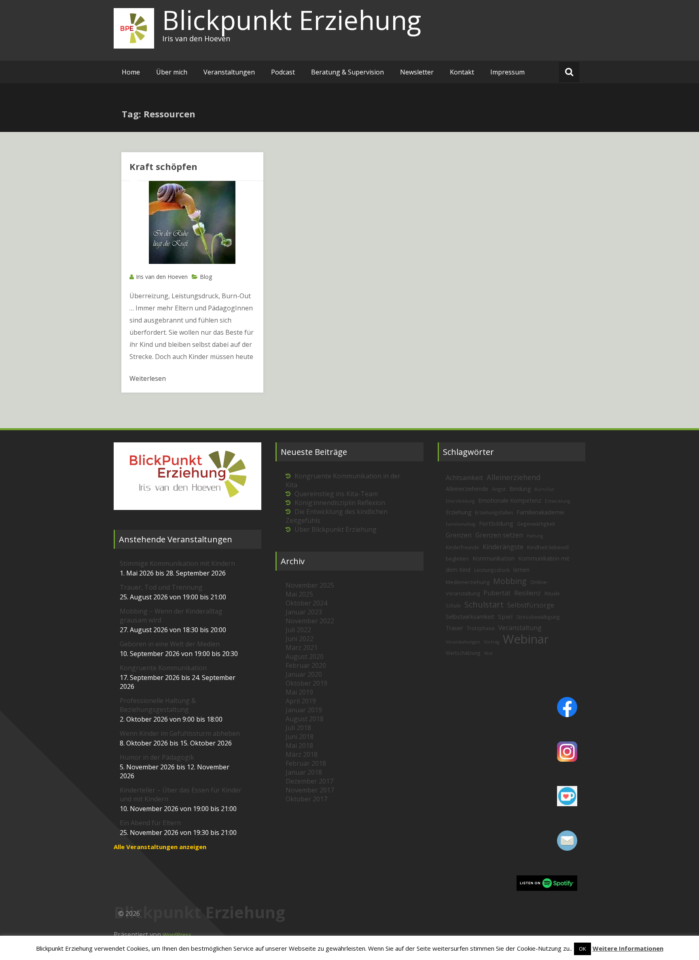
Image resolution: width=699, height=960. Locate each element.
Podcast (283, 72)
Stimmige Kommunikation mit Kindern (177, 563)
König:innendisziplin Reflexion (339, 502)
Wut (488, 653)
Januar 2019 (304, 709)
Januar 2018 (304, 772)
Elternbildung (460, 501)
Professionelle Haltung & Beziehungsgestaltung (158, 705)
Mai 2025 (299, 594)
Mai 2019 (299, 692)
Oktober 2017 (306, 798)
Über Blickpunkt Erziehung (335, 529)
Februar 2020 (306, 665)
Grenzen (459, 535)
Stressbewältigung (538, 617)
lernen (521, 569)
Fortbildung (496, 523)
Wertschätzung (463, 653)
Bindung (520, 489)
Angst (499, 489)
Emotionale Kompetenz (509, 500)
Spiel (505, 616)
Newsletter (417, 72)
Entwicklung (557, 501)
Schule (453, 605)
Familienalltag (460, 524)
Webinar (526, 639)
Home (131, 72)
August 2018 (305, 718)
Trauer (454, 628)
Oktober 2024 (306, 603)
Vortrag (491, 642)
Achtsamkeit (464, 477)
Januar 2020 (304, 674)
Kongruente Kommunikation (163, 667)
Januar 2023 (304, 611)
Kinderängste (503, 546)
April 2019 (301, 701)
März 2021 (302, 647)
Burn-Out (544, 489)
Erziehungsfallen (494, 512)
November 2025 (310, 585)
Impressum (507, 72)
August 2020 (305, 656)
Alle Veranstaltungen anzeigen (160, 847)
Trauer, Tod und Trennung (161, 587)
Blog (206, 276)
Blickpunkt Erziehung (291, 20)
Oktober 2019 (306, 683)
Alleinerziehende (467, 489)
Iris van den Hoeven (162, 276)
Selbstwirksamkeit (470, 616)
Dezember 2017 (309, 781)
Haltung (535, 536)
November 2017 (310, 790)
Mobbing (510, 581)
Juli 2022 (298, 629)
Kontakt (462, 72)
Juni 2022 (299, 638)
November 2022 (310, 620)
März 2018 (302, 754)
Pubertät (496, 592)
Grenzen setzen (499, 535)
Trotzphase (481, 628)
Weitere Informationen (628, 948)
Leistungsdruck (492, 570)
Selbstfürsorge (530, 605)
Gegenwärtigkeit (536, 523)
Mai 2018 (299, 745)
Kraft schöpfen (163, 166)
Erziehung (458, 512)
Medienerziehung (467, 582)
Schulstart (484, 604)
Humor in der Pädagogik (157, 757)
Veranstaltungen (229, 72)
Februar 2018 (306, 763)
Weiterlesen (147, 378)
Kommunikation (493, 558)
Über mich (171, 72)
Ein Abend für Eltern (150, 822)
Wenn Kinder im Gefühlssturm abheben (180, 733)
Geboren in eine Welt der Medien (170, 643)
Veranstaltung (520, 627)
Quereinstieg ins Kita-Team (336, 493)
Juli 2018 (298, 727)
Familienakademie (540, 512)
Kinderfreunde (462, 547)
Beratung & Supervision (347, 72)
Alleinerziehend (513, 477)
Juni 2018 (299, 736)
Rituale (552, 593)
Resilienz (527, 592)
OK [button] (582, 948)
